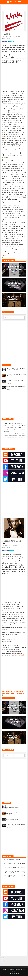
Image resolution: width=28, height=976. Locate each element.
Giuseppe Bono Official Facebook (12, 691)
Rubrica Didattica (19, 655)
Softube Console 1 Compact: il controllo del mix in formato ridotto (14, 283)
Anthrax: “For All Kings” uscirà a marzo (3, 960)
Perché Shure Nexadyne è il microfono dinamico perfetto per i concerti (13, 422)
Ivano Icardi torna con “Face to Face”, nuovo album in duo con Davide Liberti (14, 268)
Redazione (16, 272)
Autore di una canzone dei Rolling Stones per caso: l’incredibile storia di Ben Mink (14, 298)
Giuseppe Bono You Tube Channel (13, 693)
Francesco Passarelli (17, 36)
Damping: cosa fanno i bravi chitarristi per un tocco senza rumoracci (14, 426)
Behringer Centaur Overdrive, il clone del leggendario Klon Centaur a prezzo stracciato (14, 434)
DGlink (4, 136)
